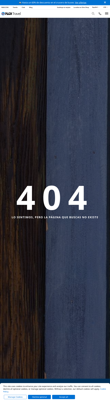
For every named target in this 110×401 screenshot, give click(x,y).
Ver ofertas (80, 2)
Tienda (15, 7)
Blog (30, 7)
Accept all (63, 397)
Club (23, 7)
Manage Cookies (15, 397)
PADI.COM (4, 7)
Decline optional (39, 397)
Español (95, 7)
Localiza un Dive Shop (81, 7)
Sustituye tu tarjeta (63, 7)
